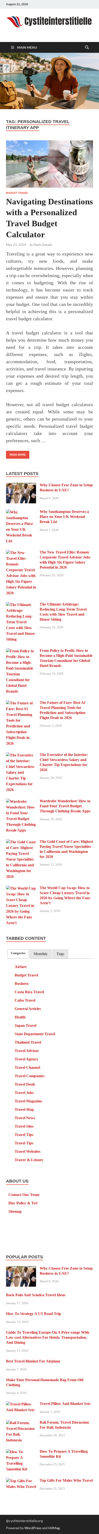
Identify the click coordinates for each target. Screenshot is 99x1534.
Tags (60, 954)
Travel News (25, 1118)
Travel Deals (25, 1084)
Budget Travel (17, 192)
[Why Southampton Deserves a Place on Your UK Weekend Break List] (21, 512)
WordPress (33, 1528)
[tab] (18, 953)
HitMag (54, 1528)
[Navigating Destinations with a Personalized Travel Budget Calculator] (49, 164)
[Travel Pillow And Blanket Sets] (21, 1404)
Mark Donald (43, 245)
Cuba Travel (25, 1000)
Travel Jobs (24, 1093)
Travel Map (24, 1109)
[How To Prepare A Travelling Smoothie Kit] (21, 1452)
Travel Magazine (28, 1101)
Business (22, 983)
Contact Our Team (23, 1195)
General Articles (28, 1009)
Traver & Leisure (29, 1160)
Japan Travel (25, 1025)
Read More (16, 453)
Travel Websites (27, 1151)
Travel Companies (29, 1076)
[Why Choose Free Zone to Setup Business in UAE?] (21, 486)
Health (20, 1017)
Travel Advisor (27, 1051)
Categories (18, 953)
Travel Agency (26, 1059)
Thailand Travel (28, 1042)
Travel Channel (27, 1067)
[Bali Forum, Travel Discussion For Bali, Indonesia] (21, 1423)
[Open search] (87, 47)
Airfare (21, 967)
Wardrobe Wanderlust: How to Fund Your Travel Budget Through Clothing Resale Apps (65, 806)
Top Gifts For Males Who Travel (66, 1480)
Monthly (41, 954)
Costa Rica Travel (29, 992)
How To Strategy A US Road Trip (33, 1314)
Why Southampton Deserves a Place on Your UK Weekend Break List (64, 517)
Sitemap (15, 1211)
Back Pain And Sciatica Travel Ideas (35, 1295)
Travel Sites (24, 1126)
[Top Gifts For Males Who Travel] (21, 1481)
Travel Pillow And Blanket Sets (65, 1404)
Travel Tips (24, 1135)
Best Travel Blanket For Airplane (33, 1361)
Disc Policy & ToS (23, 1203)
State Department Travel (35, 1034)
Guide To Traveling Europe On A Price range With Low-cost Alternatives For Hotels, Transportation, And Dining (47, 1337)
